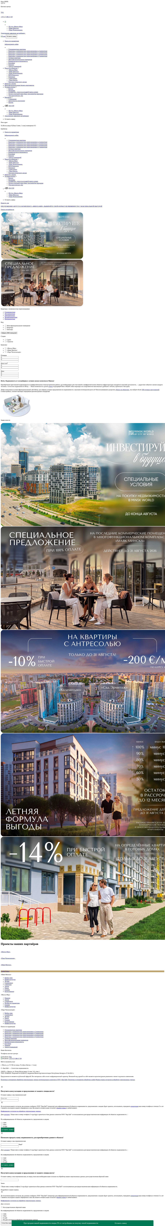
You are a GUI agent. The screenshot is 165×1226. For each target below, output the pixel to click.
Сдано (9, 340)
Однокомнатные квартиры (17, 49)
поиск (51, 386)
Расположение (9, 991)
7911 (2, 12)
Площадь (4, 355)
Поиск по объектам (11, 68)
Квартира (10, 327)
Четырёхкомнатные (11, 317)
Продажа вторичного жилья (17, 82)
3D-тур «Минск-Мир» (15, 26)
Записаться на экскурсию (16, 101)
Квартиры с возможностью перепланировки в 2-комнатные (27, 51)
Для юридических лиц (15, 95)
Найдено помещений (9, 333)
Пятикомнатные (10, 319)
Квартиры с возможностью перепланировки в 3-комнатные (27, 53)
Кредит (10, 89)
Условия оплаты (10, 87)
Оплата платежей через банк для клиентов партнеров (25, 94)
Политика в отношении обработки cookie (82, 1080)
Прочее (10, 102)
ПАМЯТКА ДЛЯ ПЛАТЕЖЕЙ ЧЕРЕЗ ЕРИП (23, 92)
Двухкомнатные (10, 314)
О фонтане (8, 984)
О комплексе (9, 983)
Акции (7, 986)
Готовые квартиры (14, 58)
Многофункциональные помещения (20, 59)
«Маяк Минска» (13, 28)
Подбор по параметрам (12, 1003)
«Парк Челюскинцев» (15, 30)
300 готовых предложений (150, 390)
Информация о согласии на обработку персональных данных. (21, 1111)
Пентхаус (10, 329)
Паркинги (11, 77)
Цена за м (4, 363)
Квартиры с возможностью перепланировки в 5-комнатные (27, 56)
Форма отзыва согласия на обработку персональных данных (115, 1080)
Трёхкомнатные (10, 315)
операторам (134, 1106)
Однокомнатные (10, 312)
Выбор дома (9, 978)
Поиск (7, 988)
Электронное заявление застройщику (13, 33)
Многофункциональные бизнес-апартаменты (19, 85)
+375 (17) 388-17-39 (15, 1058)
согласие (7, 1114)
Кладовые (11, 63)
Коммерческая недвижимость (18, 61)
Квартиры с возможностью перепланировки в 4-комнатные (27, 54)
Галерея (7, 990)
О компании (12, 99)
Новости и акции (10, 83)
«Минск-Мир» (13, 70)
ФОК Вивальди (13, 75)
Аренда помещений (14, 66)
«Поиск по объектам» (122, 390)
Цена (2, 371)
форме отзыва (61, 1108)
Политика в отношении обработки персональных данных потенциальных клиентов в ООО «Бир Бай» (34, 1080)
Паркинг (11, 65)
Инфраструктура (10, 979)
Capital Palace (12, 78)
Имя (20, 1144)
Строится (10, 341)
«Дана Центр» (13, 80)
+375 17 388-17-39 (7, 17)
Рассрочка (11, 90)
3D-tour (7, 981)
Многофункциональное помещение (18, 325)
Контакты (8, 97)
